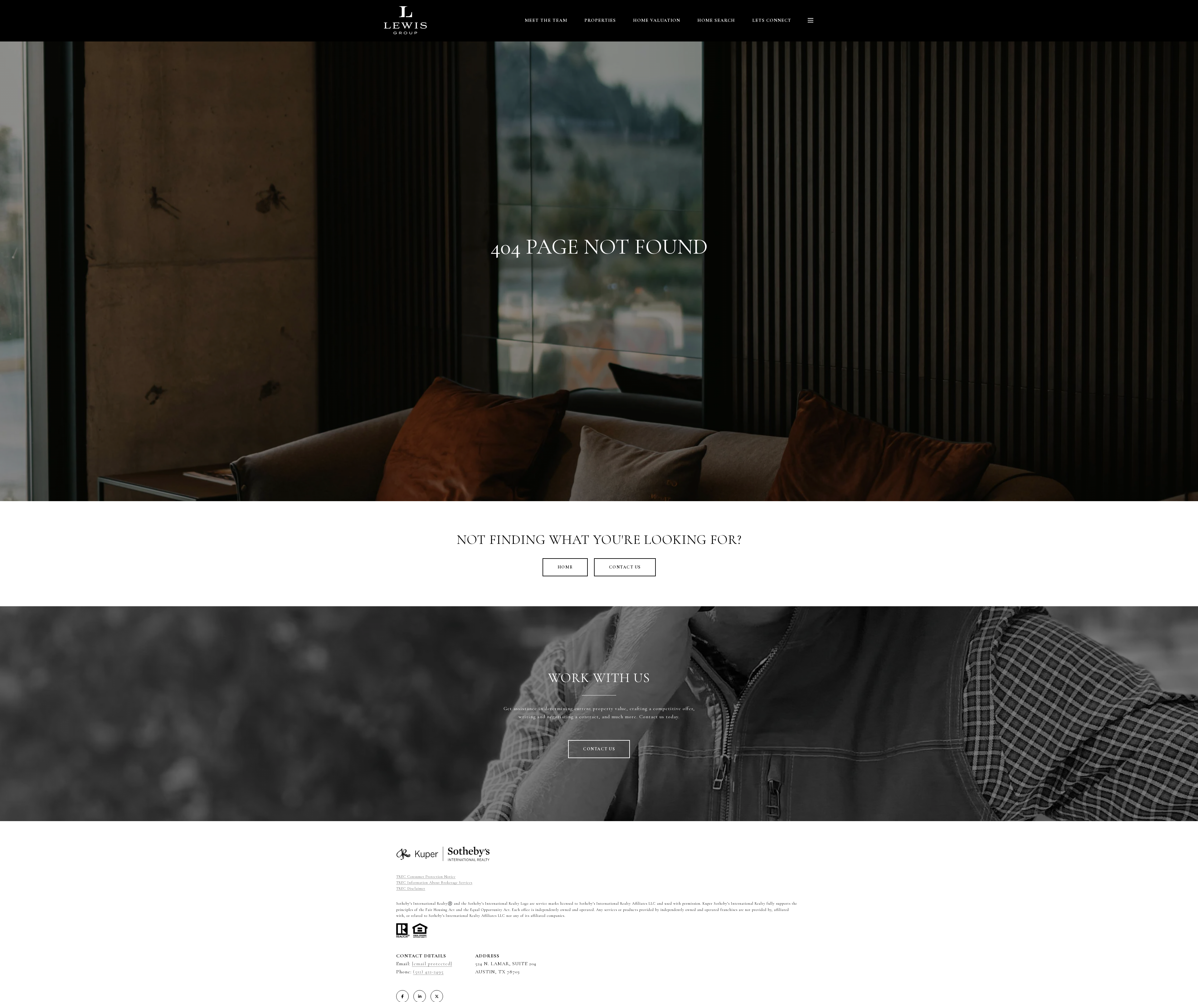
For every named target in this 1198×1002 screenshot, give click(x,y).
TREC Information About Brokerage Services (434, 882)
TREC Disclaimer (410, 888)
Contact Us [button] (625, 567)
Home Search (716, 20)
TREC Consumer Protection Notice (425, 876)
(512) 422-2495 (428, 972)
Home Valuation (656, 20)
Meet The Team (546, 20)
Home (565, 567)
